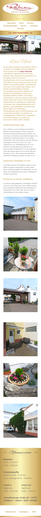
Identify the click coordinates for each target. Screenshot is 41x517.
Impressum (23, 512)
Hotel (21, 23)
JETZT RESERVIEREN (20, 33)
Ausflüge (34, 26)
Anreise (20, 28)
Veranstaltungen (10, 26)
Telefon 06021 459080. (21, 120)
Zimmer (30, 23)
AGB (34, 512)
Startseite (11, 23)
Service (24, 26)
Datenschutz (10, 512)
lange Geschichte (26, 71)
